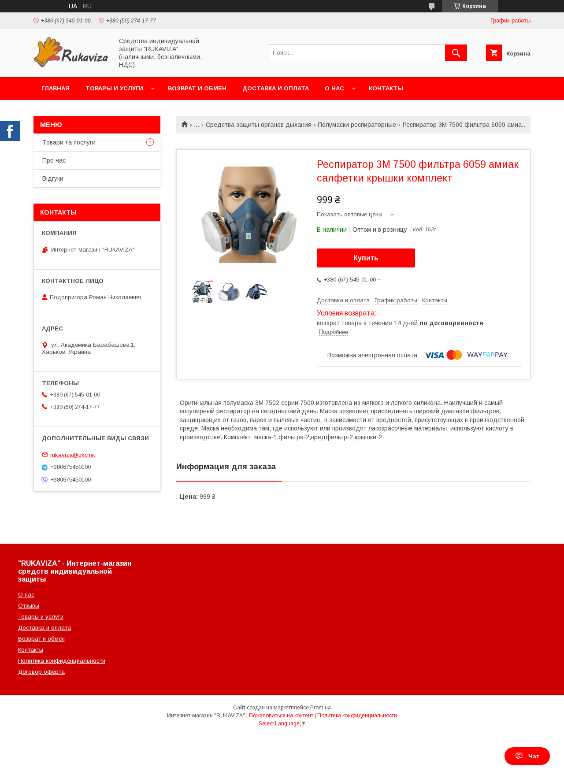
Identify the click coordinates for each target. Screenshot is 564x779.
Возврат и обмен (197, 88)
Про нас (54, 160)
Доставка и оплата (275, 88)
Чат (533, 756)
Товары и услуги (114, 88)
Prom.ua (320, 708)
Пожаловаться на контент (281, 715)
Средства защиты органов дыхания (259, 124)
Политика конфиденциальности (61, 660)
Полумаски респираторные (357, 124)
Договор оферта (41, 671)
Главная (55, 88)
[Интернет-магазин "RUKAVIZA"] (70, 65)
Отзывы (28, 605)
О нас (334, 88)
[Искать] (456, 53)
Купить (365, 258)
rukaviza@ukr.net (72, 454)
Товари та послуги (69, 142)
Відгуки (52, 178)
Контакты (386, 88)
